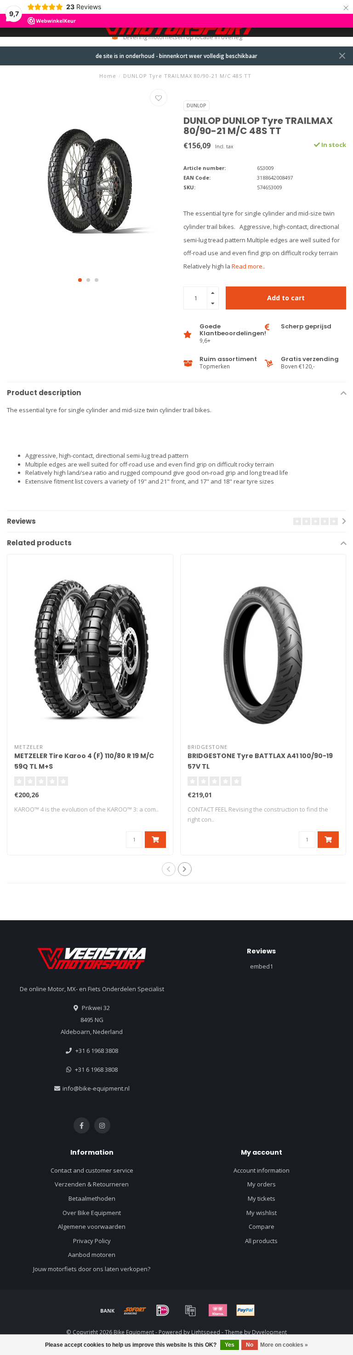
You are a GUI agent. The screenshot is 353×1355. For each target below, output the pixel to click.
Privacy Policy (92, 1241)
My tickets (261, 1198)
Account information (261, 1170)
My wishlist (261, 1213)
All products (261, 1241)
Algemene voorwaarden (91, 1226)
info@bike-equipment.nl (96, 1088)
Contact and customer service (92, 1170)
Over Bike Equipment (92, 1213)
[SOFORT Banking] (135, 1310)
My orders (261, 1184)
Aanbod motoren (91, 1254)
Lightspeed (205, 1332)
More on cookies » (284, 1345)
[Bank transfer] (107, 1310)
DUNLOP (196, 105)
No (249, 1345)
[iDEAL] (162, 1310)
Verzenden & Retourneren (92, 1184)
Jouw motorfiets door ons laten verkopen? (91, 1269)
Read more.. (248, 266)
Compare (261, 1226)
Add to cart (286, 297)
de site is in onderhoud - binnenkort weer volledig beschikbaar (176, 55)
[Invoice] (190, 1310)
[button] (80, 280)
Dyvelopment (269, 1332)
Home (107, 75)
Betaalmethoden (91, 1198)
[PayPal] (245, 1310)
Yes (229, 1345)
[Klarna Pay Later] (217, 1310)
